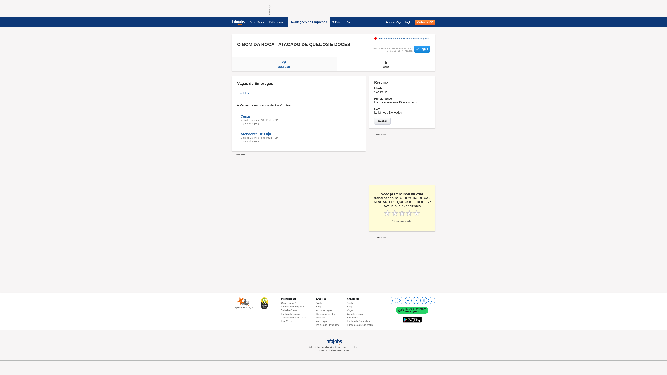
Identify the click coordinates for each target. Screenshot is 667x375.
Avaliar (382, 121)
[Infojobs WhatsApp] (412, 310)
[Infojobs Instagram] (423, 300)
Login (408, 22)
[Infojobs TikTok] (431, 300)
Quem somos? (288, 303)
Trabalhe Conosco (290, 310)
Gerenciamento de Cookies (294, 317)
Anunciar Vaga (394, 22)
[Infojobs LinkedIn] (416, 300)
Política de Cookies (291, 314)
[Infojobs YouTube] (408, 300)
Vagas (386, 64)
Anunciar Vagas (324, 310)
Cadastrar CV (425, 22)
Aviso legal (321, 321)
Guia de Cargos (355, 314)
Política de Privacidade (327, 325)
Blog (348, 22)
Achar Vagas (257, 22)
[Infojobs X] (400, 300)
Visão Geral (284, 66)
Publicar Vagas (277, 22)
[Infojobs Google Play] (412, 319)
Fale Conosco (288, 321)
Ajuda (319, 303)
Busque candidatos (325, 314)
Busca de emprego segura (360, 325)
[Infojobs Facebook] (392, 300)
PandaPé (320, 317)
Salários (336, 22)
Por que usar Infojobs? (292, 306)
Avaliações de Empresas (309, 22)
